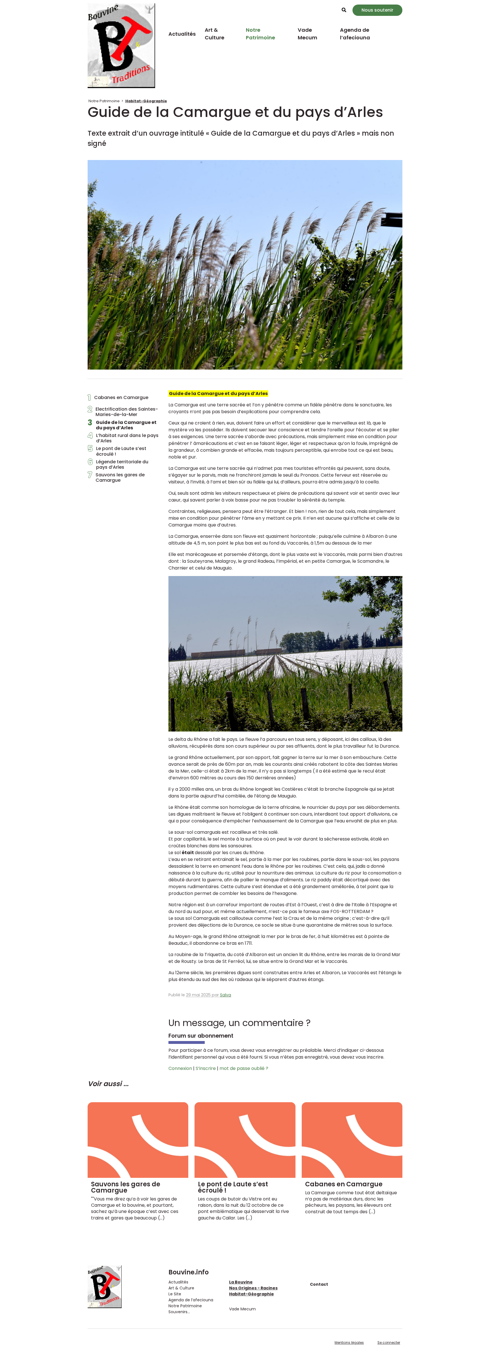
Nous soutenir (377, 10)
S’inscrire (206, 1068)
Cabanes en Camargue (118, 399)
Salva (225, 995)
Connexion (180, 1068)
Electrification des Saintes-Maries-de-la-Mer (123, 411)
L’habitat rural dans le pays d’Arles (123, 438)
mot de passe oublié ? (243, 1068)
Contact (319, 1284)
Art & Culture (214, 33)
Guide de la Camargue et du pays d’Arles (122, 425)
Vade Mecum (307, 33)
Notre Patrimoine (260, 33)
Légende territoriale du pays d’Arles (118, 464)
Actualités (182, 33)
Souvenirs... (179, 1312)
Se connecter (388, 1342)
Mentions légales (349, 1342)
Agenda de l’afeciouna (355, 33)
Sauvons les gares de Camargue (116, 477)
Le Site (174, 1294)
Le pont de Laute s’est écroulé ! (117, 451)
